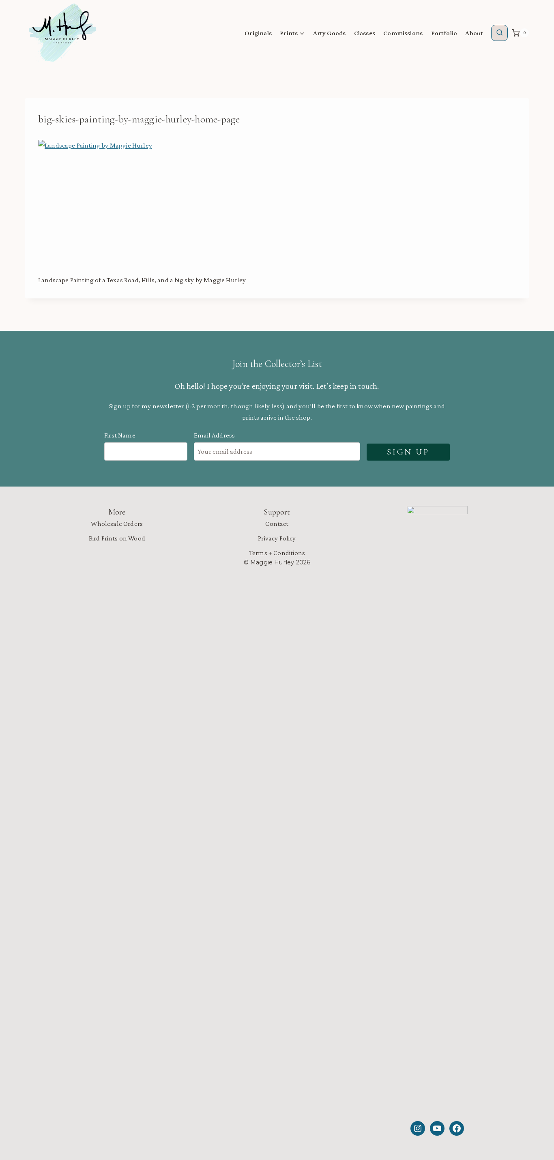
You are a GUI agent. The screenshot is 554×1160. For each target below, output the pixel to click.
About (474, 33)
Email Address (214, 435)
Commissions (403, 33)
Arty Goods (329, 33)
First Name (119, 435)
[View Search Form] (499, 33)
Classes (364, 33)
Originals (258, 33)
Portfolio (444, 33)
